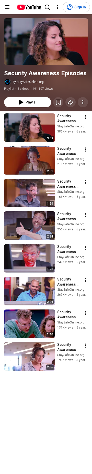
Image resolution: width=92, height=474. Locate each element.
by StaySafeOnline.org (28, 82)
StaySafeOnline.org (70, 126)
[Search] (47, 7)
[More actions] (83, 102)
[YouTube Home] (29, 7)
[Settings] (57, 7)
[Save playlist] (58, 102)
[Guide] (7, 7)
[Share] (70, 102)
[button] (46, 41)
